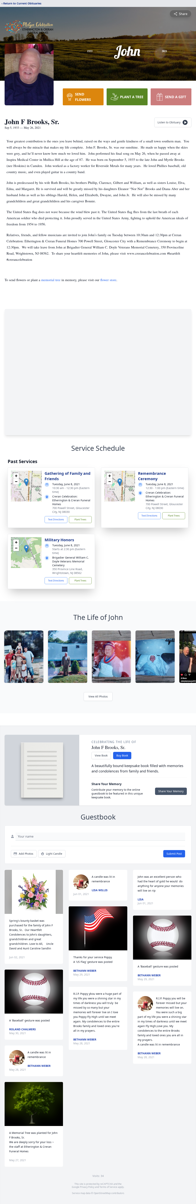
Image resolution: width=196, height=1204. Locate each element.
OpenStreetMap (102, 1193)
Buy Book (122, 755)
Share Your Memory (171, 791)
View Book (101, 755)
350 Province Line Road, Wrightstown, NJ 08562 (67, 571)
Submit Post (174, 853)
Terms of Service (108, 1187)
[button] (26, 482)
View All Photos (98, 696)
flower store (108, 279)
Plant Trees (80, 519)
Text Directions (56, 519)
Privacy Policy (87, 1187)
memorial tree (50, 279)
